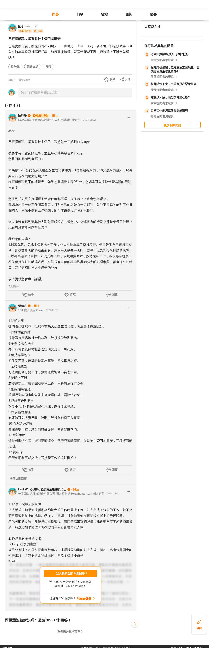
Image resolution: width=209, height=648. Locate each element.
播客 (153, 14)
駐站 (104, 14)
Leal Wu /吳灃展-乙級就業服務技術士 (42, 489)
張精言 (22, 305)
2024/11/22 (31, 26)
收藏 (112, 79)
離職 (48, 66)
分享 (128, 79)
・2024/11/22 (88, 119)
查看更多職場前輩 (68, 631)
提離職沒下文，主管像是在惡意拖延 (174, 84)
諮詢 (129, 14)
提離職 (15, 66)
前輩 (80, 14)
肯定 (73, 294)
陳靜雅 (22, 115)
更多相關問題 (172, 125)
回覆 (115, 294)
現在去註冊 (84, 598)
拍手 (31, 294)
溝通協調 (32, 66)
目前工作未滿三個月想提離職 (169, 110)
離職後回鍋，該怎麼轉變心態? (170, 97)
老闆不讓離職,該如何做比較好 (170, 54)
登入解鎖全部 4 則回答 (70, 573)
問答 (55, 14)
